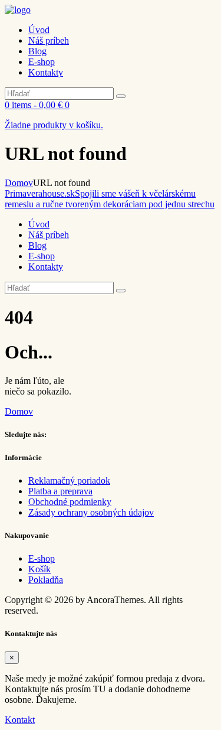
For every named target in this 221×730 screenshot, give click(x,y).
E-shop (41, 558)
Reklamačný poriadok (69, 480)
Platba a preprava (60, 491)
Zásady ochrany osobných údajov (91, 512)
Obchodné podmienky (69, 502)
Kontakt (20, 720)
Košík (39, 569)
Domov (19, 183)
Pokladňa (45, 580)
